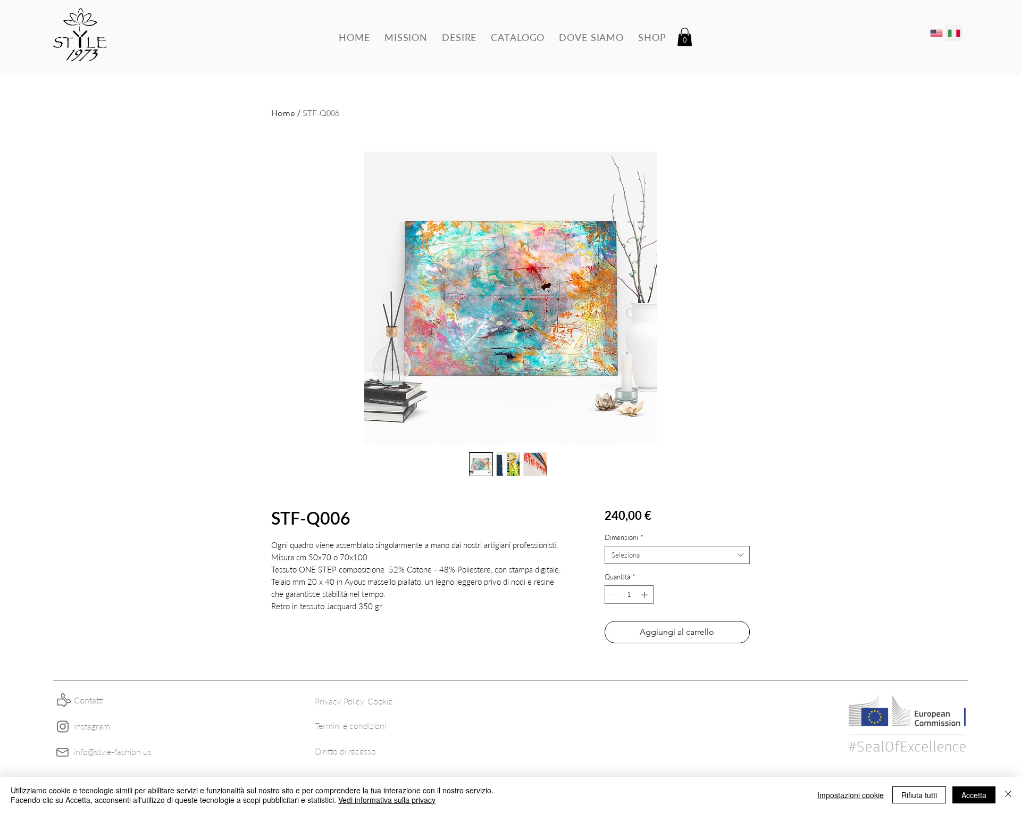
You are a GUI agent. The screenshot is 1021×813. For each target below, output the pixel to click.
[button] (684, 37)
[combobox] (677, 555)
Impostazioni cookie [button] (850, 795)
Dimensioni (624, 537)
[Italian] (954, 33)
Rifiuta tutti (919, 795)
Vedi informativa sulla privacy (387, 799)
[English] (936, 33)
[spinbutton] (628, 595)
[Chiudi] (1008, 794)
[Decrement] (612, 595)
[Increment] (645, 595)
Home (283, 113)
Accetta (973, 795)
